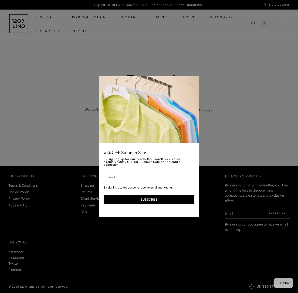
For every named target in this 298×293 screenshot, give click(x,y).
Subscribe (149, 199)
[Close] (192, 84)
